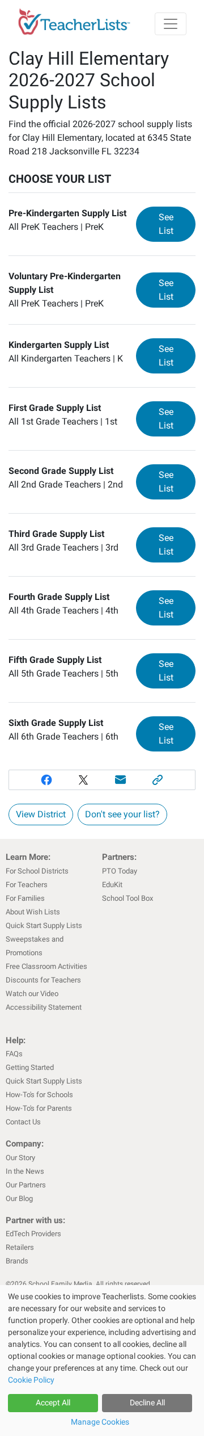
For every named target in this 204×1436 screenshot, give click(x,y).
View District (41, 814)
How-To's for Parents (39, 1108)
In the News (25, 1171)
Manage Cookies (100, 1421)
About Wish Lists (33, 912)
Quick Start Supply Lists (44, 925)
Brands (17, 1261)
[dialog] (102, 1360)
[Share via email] (120, 780)
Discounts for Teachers (43, 980)
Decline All (147, 1402)
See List (177, 224)
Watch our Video (32, 993)
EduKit (112, 884)
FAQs (14, 1053)
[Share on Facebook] (46, 780)
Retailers (20, 1247)
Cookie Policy (31, 1379)
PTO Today (119, 871)
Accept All (53, 1402)
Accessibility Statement (44, 1007)
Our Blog (19, 1198)
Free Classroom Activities (46, 966)
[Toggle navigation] (170, 23)
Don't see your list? (122, 814)
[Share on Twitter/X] (83, 780)
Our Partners (26, 1185)
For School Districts (37, 871)
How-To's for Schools (39, 1094)
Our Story (20, 1157)
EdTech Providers (33, 1233)
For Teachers (27, 884)
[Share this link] (158, 780)
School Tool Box (127, 898)
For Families (25, 898)
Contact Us (23, 1122)
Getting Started (30, 1067)
